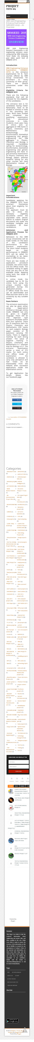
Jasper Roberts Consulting (9, 606)
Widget (14, 606)
